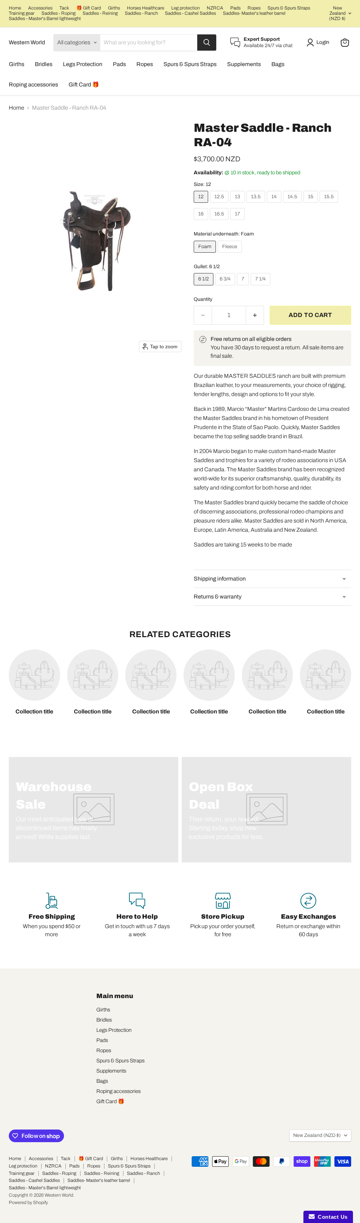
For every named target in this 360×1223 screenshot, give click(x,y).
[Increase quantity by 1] (255, 315)
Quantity (203, 299)
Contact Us (331, 1217)
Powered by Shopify (28, 1202)
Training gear (21, 13)
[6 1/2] (204, 287)
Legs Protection (82, 64)
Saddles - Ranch (141, 13)
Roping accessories (33, 85)
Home (15, 8)
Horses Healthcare (145, 8)
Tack (64, 8)
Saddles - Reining (100, 13)
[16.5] (220, 222)
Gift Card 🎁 (84, 85)
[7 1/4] (261, 287)
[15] (311, 204)
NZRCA (215, 8)
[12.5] (220, 204)
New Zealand (337, 13)
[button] (319, 42)
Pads (235, 8)
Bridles (43, 64)
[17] (238, 222)
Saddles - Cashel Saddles (190, 13)
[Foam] (206, 254)
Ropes (254, 8)
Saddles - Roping (58, 13)
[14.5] (293, 204)
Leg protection (185, 8)
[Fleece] (231, 254)
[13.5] (256, 204)
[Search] (206, 42)
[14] (275, 204)
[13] (238, 204)
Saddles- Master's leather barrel (254, 13)
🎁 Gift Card (88, 8)
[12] (202, 204)
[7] (244, 287)
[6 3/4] (226, 287)
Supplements (244, 64)
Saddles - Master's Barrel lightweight (45, 18)
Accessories (40, 8)
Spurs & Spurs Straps (289, 8)
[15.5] (330, 204)
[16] (202, 222)
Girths (114, 8)
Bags (277, 64)
